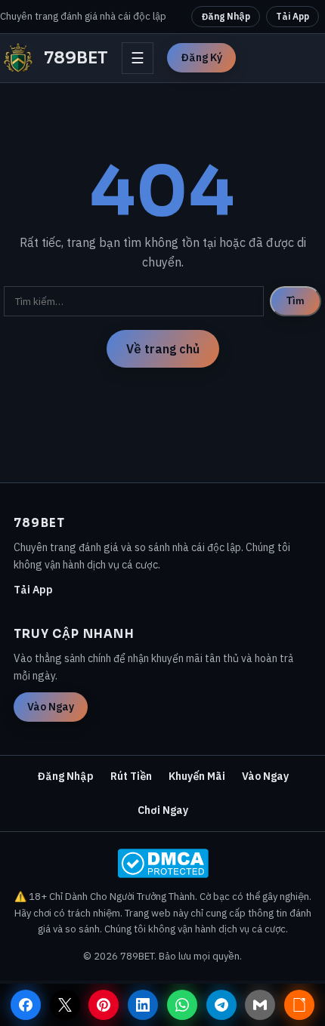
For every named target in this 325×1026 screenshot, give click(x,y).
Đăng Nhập (225, 16)
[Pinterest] (103, 1005)
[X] (65, 1005)
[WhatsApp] (182, 1005)
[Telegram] (221, 1005)
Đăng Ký (201, 57)
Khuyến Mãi (197, 776)
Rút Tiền (131, 776)
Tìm (295, 301)
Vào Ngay (50, 706)
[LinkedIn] (143, 1005)
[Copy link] (299, 1005)
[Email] (260, 1005)
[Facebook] (26, 1005)
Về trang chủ (163, 348)
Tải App (292, 16)
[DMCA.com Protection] (162, 863)
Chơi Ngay (163, 810)
